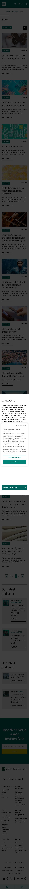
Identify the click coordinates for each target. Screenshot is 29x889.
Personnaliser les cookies (14, 457)
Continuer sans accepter (21, 425)
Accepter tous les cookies (14, 461)
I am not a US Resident (10, 487)
